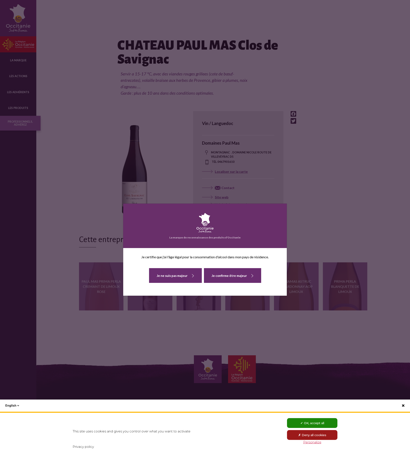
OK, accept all (313, 423)
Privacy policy (83, 447)
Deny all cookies (313, 435)
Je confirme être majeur (229, 276)
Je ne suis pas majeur (172, 276)
